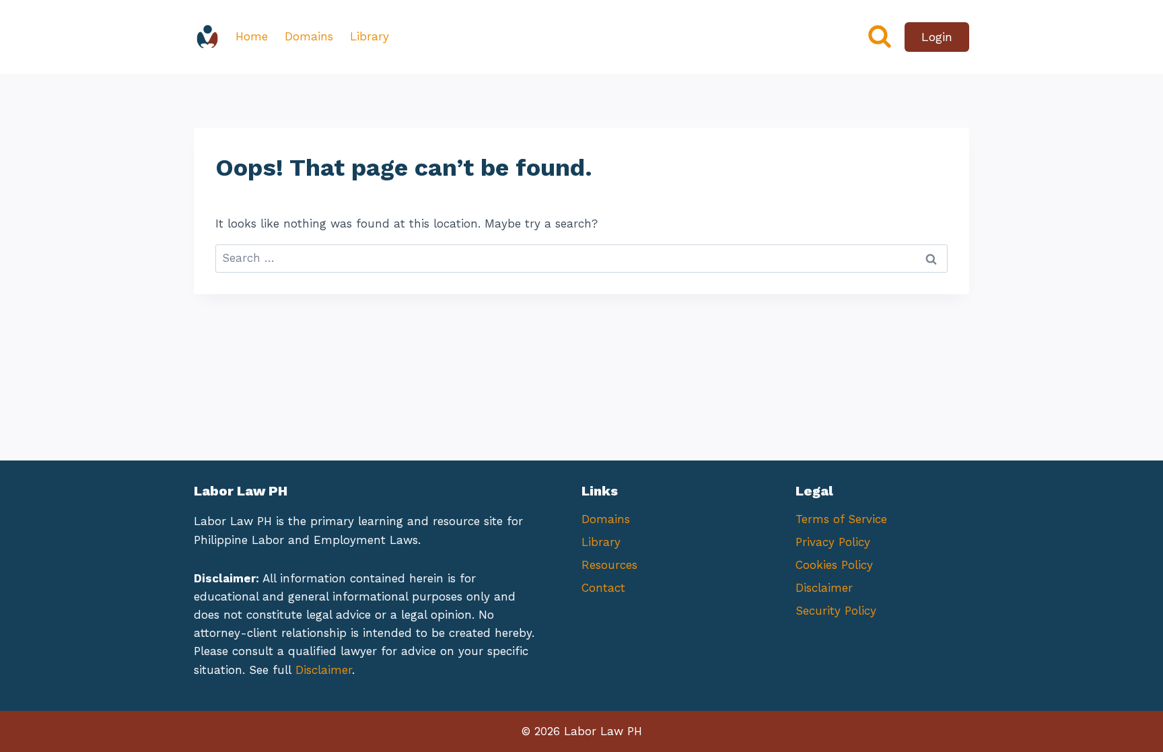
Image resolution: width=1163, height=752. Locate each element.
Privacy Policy (833, 542)
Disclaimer (323, 670)
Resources (609, 565)
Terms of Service (841, 519)
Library (369, 36)
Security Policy (836, 610)
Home (252, 36)
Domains (309, 36)
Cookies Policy (834, 565)
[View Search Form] (879, 37)
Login (936, 37)
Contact (603, 587)
